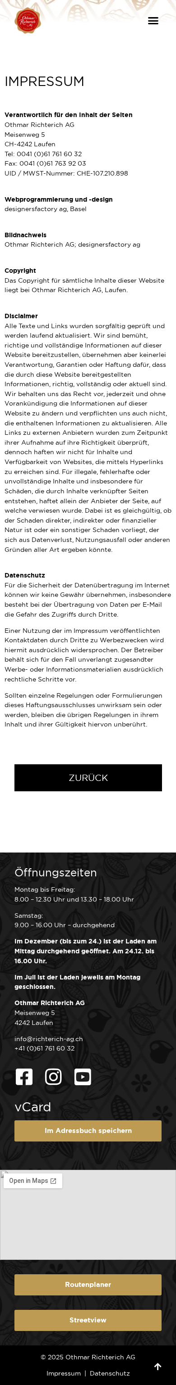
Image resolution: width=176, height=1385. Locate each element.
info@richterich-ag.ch (120, 163)
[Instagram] (53, 1076)
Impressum (63, 1373)
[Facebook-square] (23, 1076)
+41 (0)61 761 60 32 (44, 1048)
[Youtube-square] (82, 1076)
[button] (153, 20)
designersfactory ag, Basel (46, 209)
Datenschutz (110, 1373)
